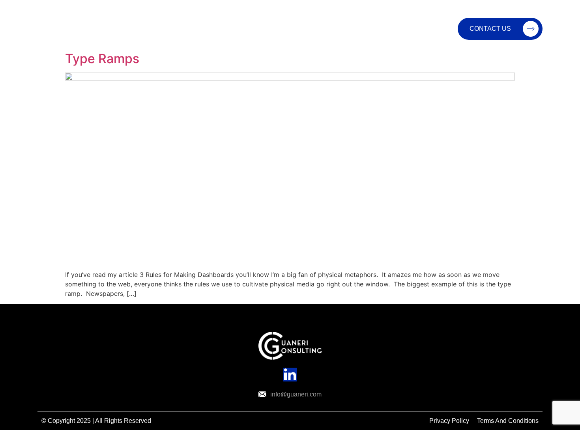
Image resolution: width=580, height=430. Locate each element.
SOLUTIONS (241, 28)
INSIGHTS (347, 28)
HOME (202, 28)
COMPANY (296, 28)
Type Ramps (102, 58)
